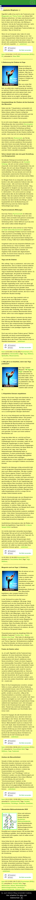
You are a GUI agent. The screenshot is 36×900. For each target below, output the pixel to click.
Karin (3, 54)
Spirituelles (5, 355)
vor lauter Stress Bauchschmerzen (12, 230)
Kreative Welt (17, 883)
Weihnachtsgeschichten (9, 887)
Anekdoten (29, 803)
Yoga (25, 353)
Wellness (30, 353)
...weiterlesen (22, 44)
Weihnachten (6, 885)
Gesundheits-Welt (16, 559)
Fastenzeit (15, 751)
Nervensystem (28, 124)
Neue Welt (16, 56)
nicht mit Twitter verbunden (5, 50)
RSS (31, 54)
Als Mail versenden (25, 50)
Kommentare (25, 54)
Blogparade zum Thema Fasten (12, 16)
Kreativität (31, 889)
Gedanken (22, 803)
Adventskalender (21, 885)
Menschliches (6, 803)
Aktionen (24, 889)
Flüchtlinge (14, 803)
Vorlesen (18, 889)
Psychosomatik (17, 214)
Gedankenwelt (14, 801)
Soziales (27, 801)
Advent (13, 885)
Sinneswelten (14, 353)
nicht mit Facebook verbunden (5, 48)
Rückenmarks (18, 138)
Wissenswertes (14, 355)
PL (2, 56)
